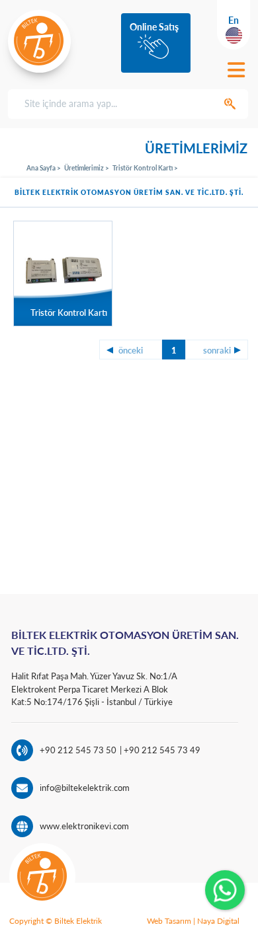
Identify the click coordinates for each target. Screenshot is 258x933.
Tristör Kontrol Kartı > (145, 168)
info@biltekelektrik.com (85, 787)
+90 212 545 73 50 (78, 750)
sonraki (217, 350)
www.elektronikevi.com (84, 826)
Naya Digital (218, 921)
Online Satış (154, 26)
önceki (130, 350)
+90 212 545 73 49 (161, 750)
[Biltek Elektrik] (39, 40)
